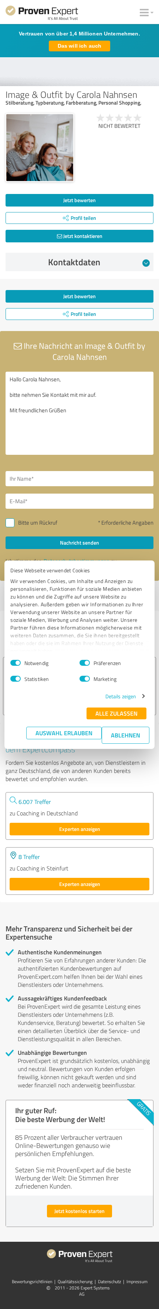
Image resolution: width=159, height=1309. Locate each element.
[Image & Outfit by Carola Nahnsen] (39, 147)
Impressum (137, 1281)
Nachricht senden (79, 542)
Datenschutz (109, 1281)
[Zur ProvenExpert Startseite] (42, 14)
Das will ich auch (79, 46)
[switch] (85, 663)
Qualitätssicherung (75, 1281)
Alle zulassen (116, 713)
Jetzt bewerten (79, 200)
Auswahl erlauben (63, 733)
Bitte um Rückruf (37, 522)
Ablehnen (125, 735)
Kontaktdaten (74, 262)
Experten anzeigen (79, 828)
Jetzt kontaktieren (82, 235)
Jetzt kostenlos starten (79, 1210)
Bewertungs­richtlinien (32, 1281)
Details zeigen (120, 696)
